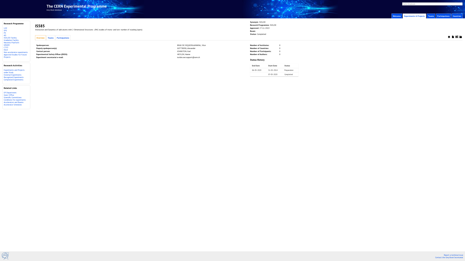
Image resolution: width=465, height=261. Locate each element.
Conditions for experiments (15, 100)
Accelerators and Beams (13, 102)
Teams (431, 16)
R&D (6, 50)
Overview (40, 38)
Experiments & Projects (414, 16)
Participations (443, 16)
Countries (457, 16)
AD (5, 35)
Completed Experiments (13, 79)
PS (5, 33)
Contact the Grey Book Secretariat (449, 257)
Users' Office (9, 95)
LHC (5, 28)
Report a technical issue (453, 255)
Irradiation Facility (11, 40)
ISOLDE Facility (10, 37)
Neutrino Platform (11, 42)
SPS (5, 30)
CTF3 (6, 47)
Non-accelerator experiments (16, 52)
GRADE (7, 45)
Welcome (397, 16)
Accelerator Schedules (13, 104)
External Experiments (12, 75)
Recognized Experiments (14, 77)
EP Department (10, 92)
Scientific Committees (13, 97)
